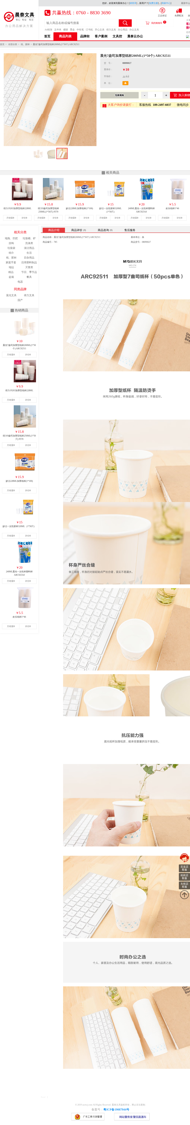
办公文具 (134, 29)
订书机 (89, 29)
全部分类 (12, 44)
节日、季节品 (29, 272)
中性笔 (80, 29)
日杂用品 (29, 257)
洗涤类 (29, 243)
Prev (9, 99)
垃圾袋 (11, 248)
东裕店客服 (184, 885)
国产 (20, 300)
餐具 (29, 277)
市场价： (108, 76)
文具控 (117, 36)
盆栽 (11, 277)
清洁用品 (29, 248)
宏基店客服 (184, 868)
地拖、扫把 (11, 238)
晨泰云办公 (135, 36)
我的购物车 (158, 22)
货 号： (108, 63)
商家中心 (166, 3)
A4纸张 (48, 29)
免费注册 (153, 3)
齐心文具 (99, 29)
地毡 (11, 267)
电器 (20, 281)
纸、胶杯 (25, 44)
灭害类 (29, 267)
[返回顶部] (184, 894)
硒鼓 (65, 29)
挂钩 (11, 243)
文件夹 (57, 29)
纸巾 (11, 252)
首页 (47, 36)
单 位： (108, 83)
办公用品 (122, 29)
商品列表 (65, 36)
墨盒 (72, 29)
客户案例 (101, 36)
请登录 (133, 3)
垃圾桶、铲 (29, 238)
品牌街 (85, 36)
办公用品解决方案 (19, 25)
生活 (29, 252)
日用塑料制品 (29, 262)
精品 (11, 272)
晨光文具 (11, 295)
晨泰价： (108, 69)
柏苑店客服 (184, 877)
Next (92, 99)
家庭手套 (11, 262)
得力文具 (111, 29)
